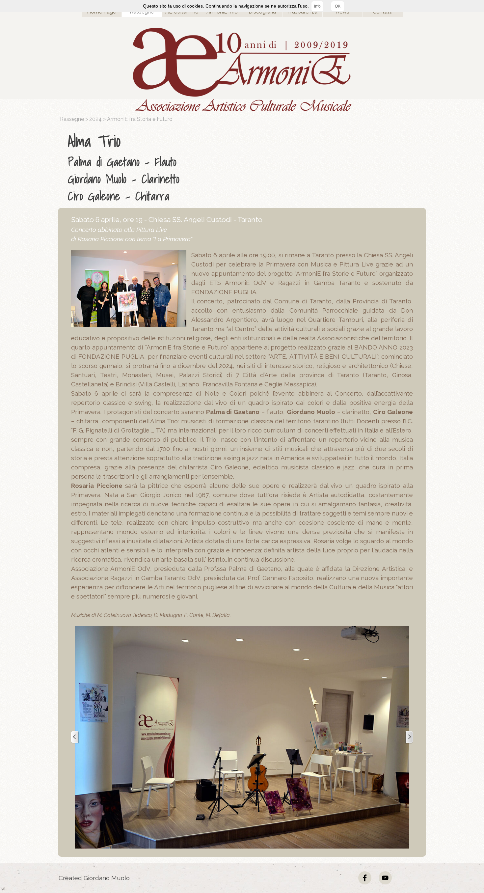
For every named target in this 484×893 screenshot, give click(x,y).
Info (317, 6)
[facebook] (364, 877)
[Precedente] (75, 737)
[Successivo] (409, 737)
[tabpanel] (243, 167)
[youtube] (385, 877)
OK (337, 6)
